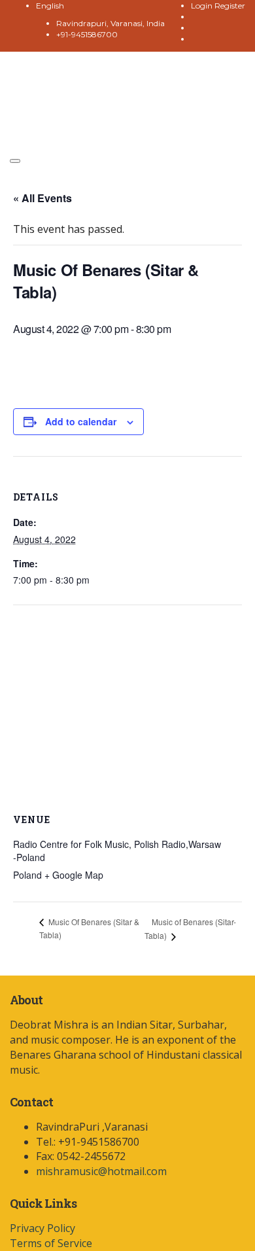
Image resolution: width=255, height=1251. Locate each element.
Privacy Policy (42, 1228)
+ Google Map (73, 874)
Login (202, 5)
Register (229, 5)
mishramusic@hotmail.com (101, 1171)
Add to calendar (80, 421)
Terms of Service (51, 1243)
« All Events (42, 197)
